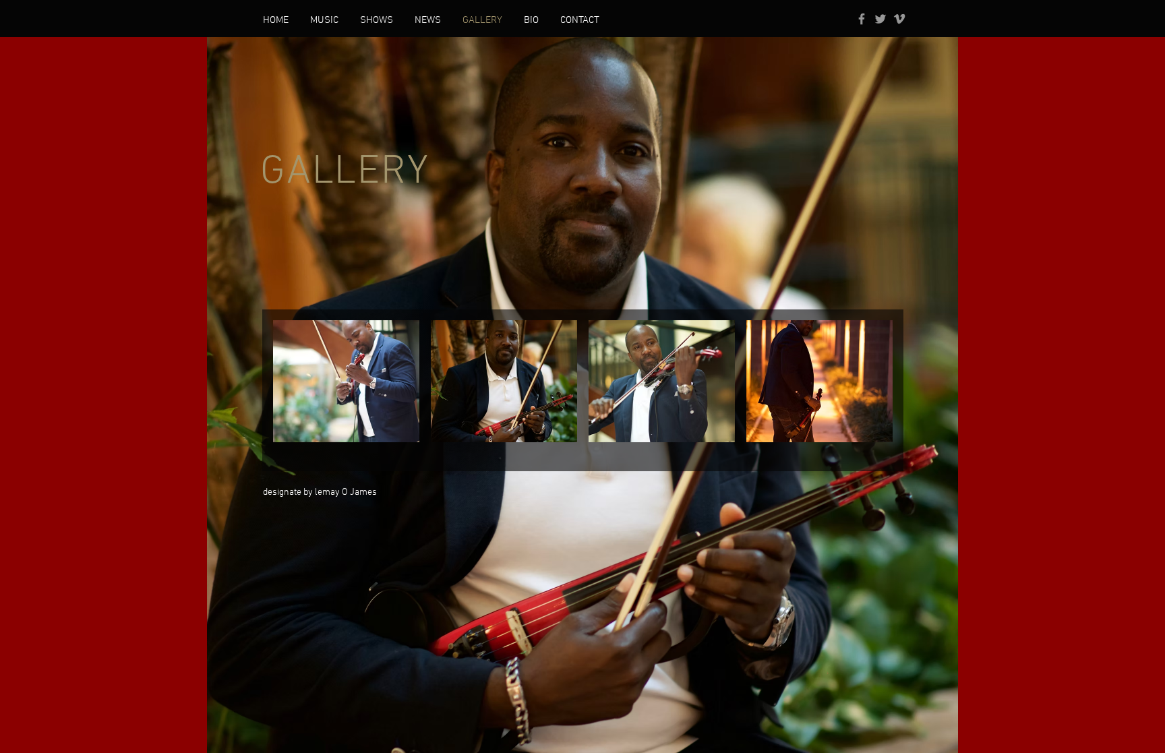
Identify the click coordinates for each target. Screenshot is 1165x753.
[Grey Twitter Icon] (880, 18)
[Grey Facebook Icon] (861, 18)
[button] (346, 381)
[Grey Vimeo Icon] (899, 18)
